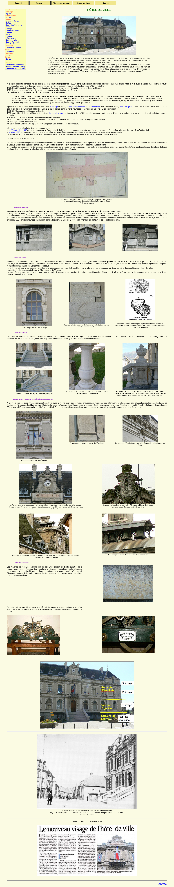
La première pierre (57, 113)
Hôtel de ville (11, 38)
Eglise (8, 14)
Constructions (83, 3)
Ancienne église (12, 21)
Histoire (105, 3)
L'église (9, 32)
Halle (8, 34)
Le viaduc (10, 51)
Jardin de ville (11, 40)
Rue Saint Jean (12, 44)
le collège (54, 107)
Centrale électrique (13, 48)
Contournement (12, 31)
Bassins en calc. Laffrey (15, 66)
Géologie (40, 3)
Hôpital (9, 36)
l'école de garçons (126, 107)
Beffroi (8, 23)
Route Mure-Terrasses (15, 65)
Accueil (18, 3)
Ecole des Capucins (14, 25)
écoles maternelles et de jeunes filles (84, 107)
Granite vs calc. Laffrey (15, 68)
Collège (9, 29)
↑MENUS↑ (162, 884)
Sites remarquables (61, 3)
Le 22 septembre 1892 (17, 130)
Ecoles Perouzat (12, 42)
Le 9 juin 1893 (14, 132)
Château (9, 27)
